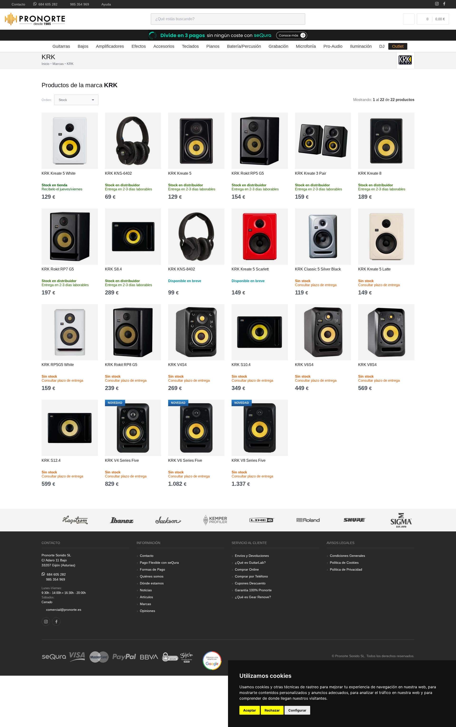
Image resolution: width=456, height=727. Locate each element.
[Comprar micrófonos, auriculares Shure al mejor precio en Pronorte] (344, 520)
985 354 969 (78, 4)
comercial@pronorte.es (63, 609)
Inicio (45, 64)
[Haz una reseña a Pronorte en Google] (212, 660)
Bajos (83, 46)
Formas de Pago (152, 569)
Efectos (139, 46)
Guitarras (61, 46)
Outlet (398, 46)
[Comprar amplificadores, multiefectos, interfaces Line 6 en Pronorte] (251, 520)
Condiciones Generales (347, 556)
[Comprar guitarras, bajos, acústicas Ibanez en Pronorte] (111, 520)
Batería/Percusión (244, 46)
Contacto (17, 4)
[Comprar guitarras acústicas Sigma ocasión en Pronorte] (391, 520)
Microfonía (306, 46)
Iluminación (361, 46)
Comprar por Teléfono (251, 576)
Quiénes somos (151, 576)
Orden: (47, 100)
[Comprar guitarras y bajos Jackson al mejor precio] (158, 520)
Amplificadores (110, 46)
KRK (70, 64)
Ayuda (105, 4)
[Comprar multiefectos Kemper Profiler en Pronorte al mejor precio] (205, 520)
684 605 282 (47, 4)
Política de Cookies (344, 562)
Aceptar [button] (249, 710)
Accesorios (163, 46)
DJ (382, 46)
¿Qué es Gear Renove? (253, 597)
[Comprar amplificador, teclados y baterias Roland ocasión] (298, 520)
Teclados (190, 46)
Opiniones (147, 611)
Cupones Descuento (250, 583)
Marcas (145, 604)
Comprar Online (247, 569)
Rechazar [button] (272, 710)
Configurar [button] (297, 710)
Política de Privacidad (346, 569)
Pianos (212, 46)
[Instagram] (437, 4)
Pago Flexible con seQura (159, 562)
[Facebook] (444, 4)
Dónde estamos (152, 583)
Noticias (146, 590)
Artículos (146, 597)
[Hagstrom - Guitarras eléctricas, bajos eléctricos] (65, 520)
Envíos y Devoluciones (252, 556)
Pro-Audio (332, 46)
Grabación (278, 46)
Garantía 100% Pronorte (253, 590)
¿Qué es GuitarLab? (250, 562)
